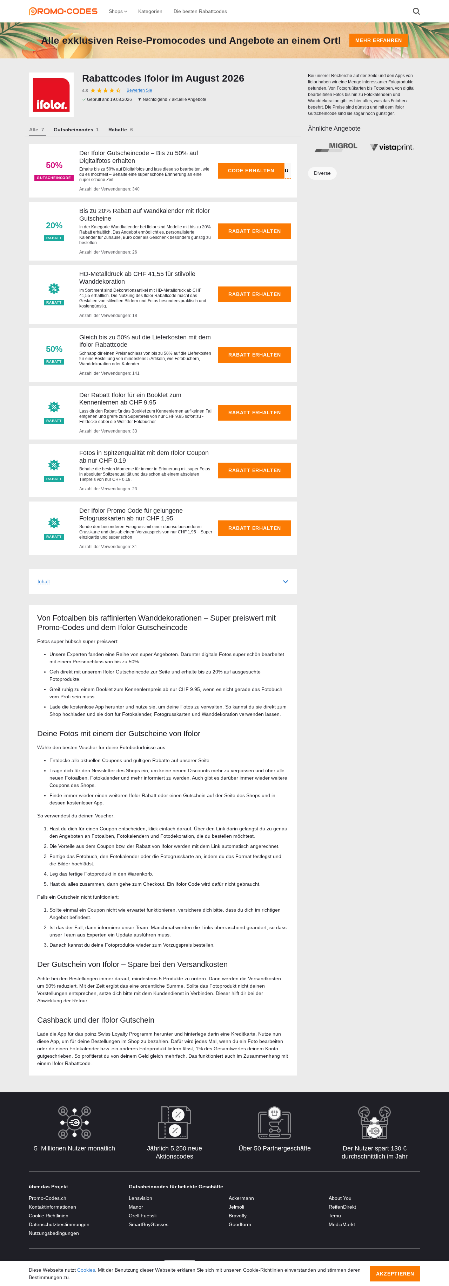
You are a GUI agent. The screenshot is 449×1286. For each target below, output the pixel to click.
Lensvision (140, 1198)
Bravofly (238, 1215)
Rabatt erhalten (254, 231)
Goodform (240, 1224)
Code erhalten (251, 170)
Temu (335, 1215)
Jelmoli (236, 1207)
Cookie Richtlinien (48, 1215)
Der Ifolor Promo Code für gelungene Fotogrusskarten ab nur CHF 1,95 (131, 514)
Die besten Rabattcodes (200, 11)
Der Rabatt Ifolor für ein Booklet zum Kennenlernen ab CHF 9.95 (130, 399)
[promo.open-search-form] (416, 11)
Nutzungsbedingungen (54, 1233)
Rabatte (117, 129)
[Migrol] (336, 147)
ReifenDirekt (342, 1207)
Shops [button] (116, 11)
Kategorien (150, 11)
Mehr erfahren (378, 40)
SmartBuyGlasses (148, 1224)
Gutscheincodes (73, 129)
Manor (136, 1207)
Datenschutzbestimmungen (59, 1224)
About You (340, 1198)
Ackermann (241, 1198)
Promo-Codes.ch (47, 1198)
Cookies (86, 1270)
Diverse (322, 173)
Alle (33, 129)
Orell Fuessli (142, 1215)
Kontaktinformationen (52, 1207)
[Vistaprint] (392, 147)
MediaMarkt (342, 1224)
